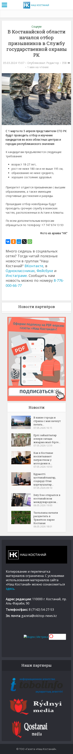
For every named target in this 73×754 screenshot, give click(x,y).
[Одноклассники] (13, 241)
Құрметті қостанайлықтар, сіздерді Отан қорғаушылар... (44, 479)
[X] (24, 241)
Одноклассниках (20, 270)
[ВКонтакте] (8, 241)
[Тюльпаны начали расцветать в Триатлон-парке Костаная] (22, 517)
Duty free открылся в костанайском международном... (46, 498)
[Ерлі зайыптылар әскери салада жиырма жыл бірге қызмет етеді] (22, 440)
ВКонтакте (34, 266)
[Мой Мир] (19, 241)
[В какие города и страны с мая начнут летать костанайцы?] (22, 422)
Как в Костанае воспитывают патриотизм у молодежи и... (43, 458)
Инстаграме (16, 275)
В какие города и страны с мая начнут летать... (47, 421)
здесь (10, 588)
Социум (36, 26)
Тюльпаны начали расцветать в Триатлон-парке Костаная (45, 518)
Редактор (52, 63)
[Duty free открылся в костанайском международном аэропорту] (22, 499)
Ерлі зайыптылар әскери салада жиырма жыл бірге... (46, 438)
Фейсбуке (45, 270)
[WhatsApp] (29, 241)
